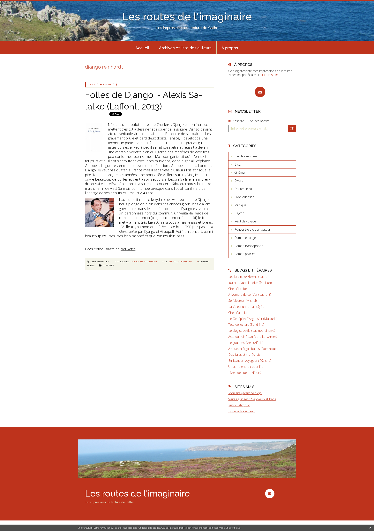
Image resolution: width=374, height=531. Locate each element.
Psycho (239, 213)
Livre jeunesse (244, 197)
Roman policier (244, 254)
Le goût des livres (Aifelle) (245, 342)
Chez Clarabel (237, 289)
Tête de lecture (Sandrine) (246, 324)
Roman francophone (144, 261)
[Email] (260, 92)
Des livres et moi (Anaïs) (244, 354)
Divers (238, 180)
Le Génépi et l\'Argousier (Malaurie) (252, 319)
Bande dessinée (245, 156)
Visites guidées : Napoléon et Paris (252, 399)
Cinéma (239, 172)
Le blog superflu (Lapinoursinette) (251, 330)
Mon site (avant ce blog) (245, 393)
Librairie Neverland (241, 411)
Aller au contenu (13, 3)
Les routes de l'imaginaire (187, 16)
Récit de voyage (245, 221)
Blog (237, 164)
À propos (229, 48)
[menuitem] (142, 47)
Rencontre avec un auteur (252, 229)
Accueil (142, 48)
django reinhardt (180, 261)
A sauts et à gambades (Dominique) (253, 349)
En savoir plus (233, 527)
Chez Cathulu (237, 312)
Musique (240, 205)
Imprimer (108, 265)
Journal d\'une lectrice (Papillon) (250, 282)
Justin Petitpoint (239, 405)
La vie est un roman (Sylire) (247, 306)
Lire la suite (270, 75)
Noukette (128, 249)
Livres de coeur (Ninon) (244, 372)
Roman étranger (245, 238)
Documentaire (244, 189)
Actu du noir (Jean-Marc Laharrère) (252, 336)
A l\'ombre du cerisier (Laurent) (249, 294)
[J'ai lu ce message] (370, 527)
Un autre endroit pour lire (245, 366)
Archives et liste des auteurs (185, 48)
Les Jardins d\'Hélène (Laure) (248, 276)
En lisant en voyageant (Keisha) (249, 360)
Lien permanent (100, 261)
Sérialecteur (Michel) (242, 300)
